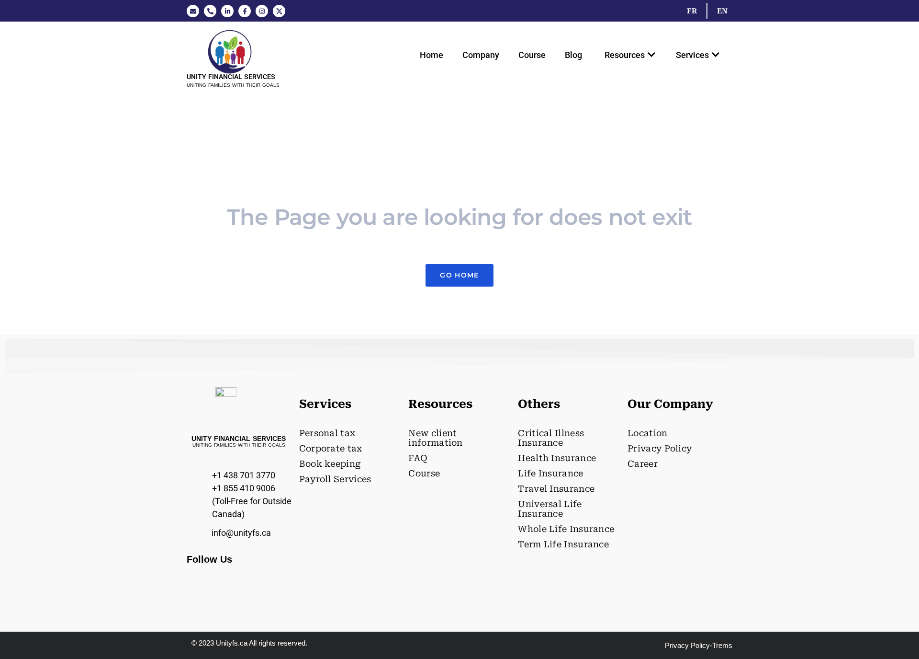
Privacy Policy (660, 448)
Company (480, 55)
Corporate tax (330, 448)
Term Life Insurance (563, 544)
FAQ (417, 458)
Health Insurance (557, 458)
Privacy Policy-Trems (698, 645)
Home (431, 55)
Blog (573, 55)
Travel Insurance (556, 489)
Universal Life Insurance (550, 509)
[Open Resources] (651, 54)
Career (643, 464)
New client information (435, 438)
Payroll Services (335, 479)
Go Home (459, 275)
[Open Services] (715, 54)
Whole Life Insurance (566, 529)
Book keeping (330, 464)
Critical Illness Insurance (551, 438)
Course (532, 55)
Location (647, 433)
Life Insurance (550, 473)
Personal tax (327, 433)
